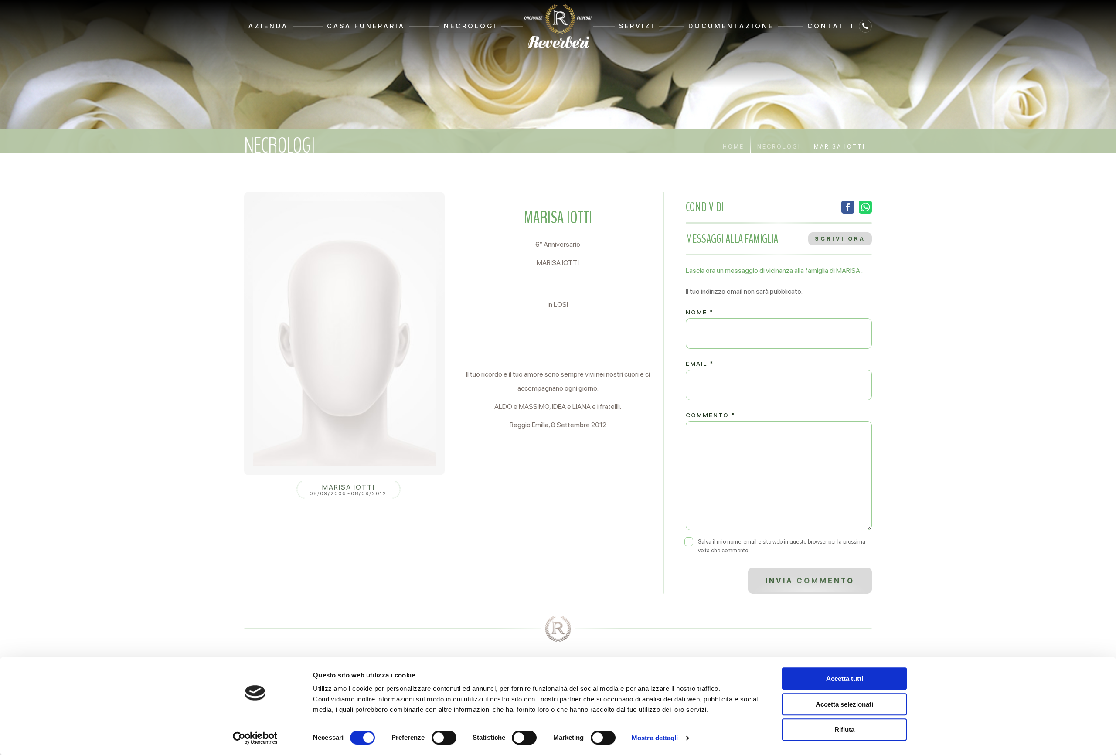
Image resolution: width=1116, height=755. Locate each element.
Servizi (637, 26)
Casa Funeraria (366, 26)
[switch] (444, 738)
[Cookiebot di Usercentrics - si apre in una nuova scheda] (255, 738)
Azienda (268, 26)
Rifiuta (844, 729)
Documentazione (731, 26)
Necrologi (470, 26)
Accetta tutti (844, 678)
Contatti (830, 26)
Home (733, 146)
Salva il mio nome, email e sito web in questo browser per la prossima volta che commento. (781, 546)
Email (700, 363)
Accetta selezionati (844, 704)
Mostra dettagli (655, 737)
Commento (710, 415)
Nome (699, 312)
